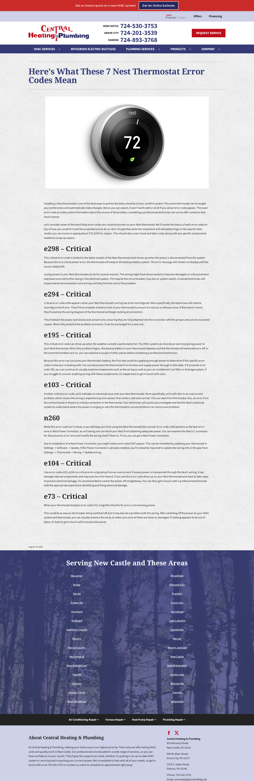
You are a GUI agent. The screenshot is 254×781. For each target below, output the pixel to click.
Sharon (76, 684)
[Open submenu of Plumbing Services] (160, 49)
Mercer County (77, 648)
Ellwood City (177, 585)
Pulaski (77, 675)
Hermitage (177, 612)
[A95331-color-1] (59, 26)
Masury (76, 639)
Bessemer (77, 576)
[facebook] (169, 733)
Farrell (77, 594)
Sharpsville (177, 684)
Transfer (177, 692)
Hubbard (77, 621)
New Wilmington (177, 666)
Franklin (177, 594)
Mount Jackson (177, 648)
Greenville (77, 603)
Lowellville (177, 630)
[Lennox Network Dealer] (178, 16)
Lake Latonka (177, 621)
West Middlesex (77, 701)
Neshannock (76, 657)
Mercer (177, 639)
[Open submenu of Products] (192, 49)
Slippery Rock (77, 692)
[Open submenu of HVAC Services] (61, 49)
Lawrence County (77, 630)
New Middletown (77, 666)
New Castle (177, 657)
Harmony (77, 612)
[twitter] (177, 733)
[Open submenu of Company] (221, 49)
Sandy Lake (177, 675)
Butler (77, 585)
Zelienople (177, 701)
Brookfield (177, 576)
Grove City (177, 603)
